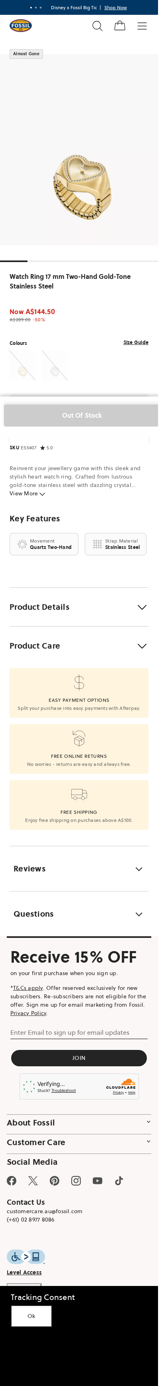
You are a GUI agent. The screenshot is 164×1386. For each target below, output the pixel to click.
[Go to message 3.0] (40, 7)
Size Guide (136, 342)
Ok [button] (31, 1316)
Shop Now (115, 7)
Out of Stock (82, 415)
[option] (82, 150)
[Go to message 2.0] (36, 7)
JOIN (79, 1058)
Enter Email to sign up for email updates (69, 1032)
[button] (79, 607)
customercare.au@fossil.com (45, 1211)
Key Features (35, 518)
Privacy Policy (28, 1013)
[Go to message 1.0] (31, 7)
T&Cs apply (28, 988)
